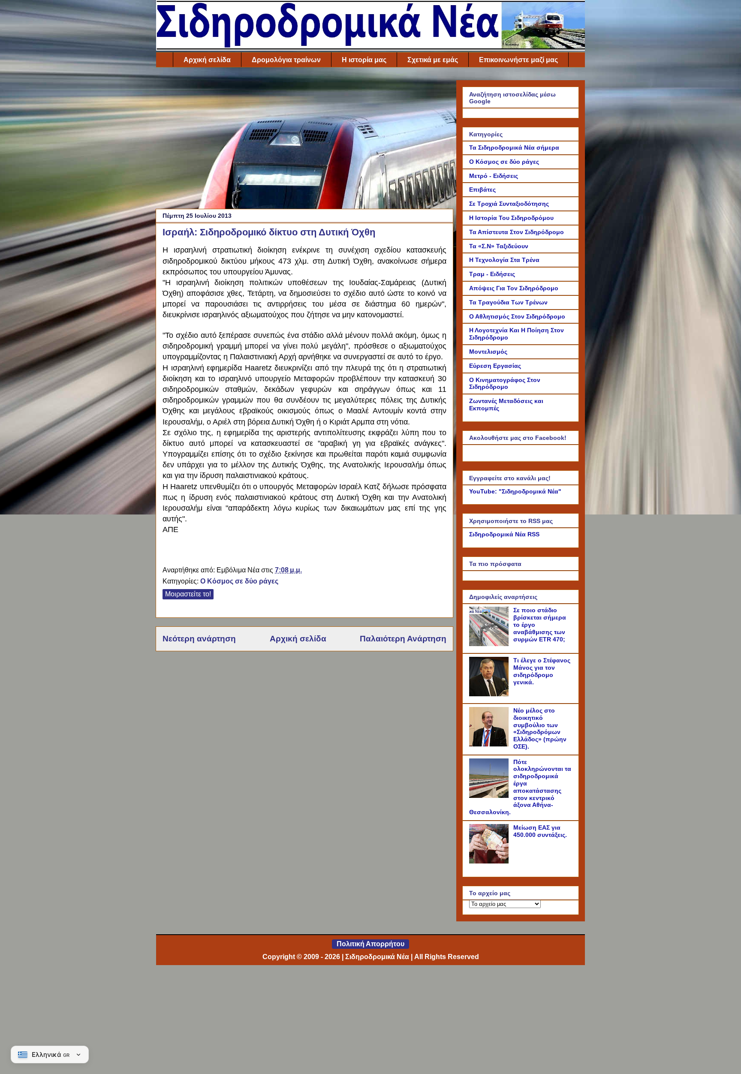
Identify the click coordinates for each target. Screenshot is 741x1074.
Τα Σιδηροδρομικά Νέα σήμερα (514, 147)
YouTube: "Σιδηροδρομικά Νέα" (515, 491)
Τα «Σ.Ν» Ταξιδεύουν (498, 246)
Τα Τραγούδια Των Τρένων (508, 302)
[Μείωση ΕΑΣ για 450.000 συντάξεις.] (490, 861)
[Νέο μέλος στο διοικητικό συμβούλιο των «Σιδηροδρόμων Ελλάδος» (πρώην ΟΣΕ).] (490, 744)
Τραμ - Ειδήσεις (492, 274)
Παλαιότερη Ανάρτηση (403, 638)
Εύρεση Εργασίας (495, 365)
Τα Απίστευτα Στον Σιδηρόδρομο (516, 232)
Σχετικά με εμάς (432, 59)
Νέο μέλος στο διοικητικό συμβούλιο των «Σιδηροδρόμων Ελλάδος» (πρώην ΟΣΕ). (539, 728)
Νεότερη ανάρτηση (199, 638)
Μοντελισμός (488, 351)
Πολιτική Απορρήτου (370, 944)
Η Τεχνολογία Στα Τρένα (504, 259)
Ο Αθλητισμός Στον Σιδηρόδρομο (517, 316)
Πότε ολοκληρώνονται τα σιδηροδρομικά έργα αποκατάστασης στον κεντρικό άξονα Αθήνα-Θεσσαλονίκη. (520, 787)
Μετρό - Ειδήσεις (493, 175)
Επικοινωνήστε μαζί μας (518, 59)
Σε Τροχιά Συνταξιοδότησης (509, 203)
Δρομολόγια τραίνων (286, 59)
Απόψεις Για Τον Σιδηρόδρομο (513, 288)
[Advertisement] (304, 140)
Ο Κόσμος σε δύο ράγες (239, 581)
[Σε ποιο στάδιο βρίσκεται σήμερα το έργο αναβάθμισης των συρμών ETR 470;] (490, 644)
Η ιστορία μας (364, 59)
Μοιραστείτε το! (188, 594)
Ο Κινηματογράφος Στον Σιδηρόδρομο (504, 383)
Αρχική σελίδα (207, 59)
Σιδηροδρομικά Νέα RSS (504, 534)
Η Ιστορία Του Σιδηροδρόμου (511, 217)
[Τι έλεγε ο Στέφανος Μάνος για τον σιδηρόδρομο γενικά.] (490, 694)
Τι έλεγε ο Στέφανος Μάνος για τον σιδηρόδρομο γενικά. (541, 671)
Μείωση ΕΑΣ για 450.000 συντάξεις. (540, 831)
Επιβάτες (482, 189)
